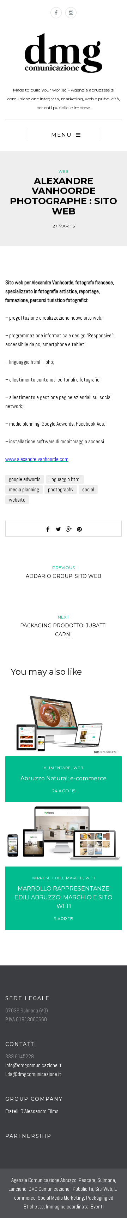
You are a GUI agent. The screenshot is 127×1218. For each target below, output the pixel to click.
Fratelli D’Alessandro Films (32, 1111)
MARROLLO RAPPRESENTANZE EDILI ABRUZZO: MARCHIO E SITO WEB (63, 897)
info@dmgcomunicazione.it (33, 1065)
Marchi (74, 878)
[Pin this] (79, 529)
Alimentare (57, 767)
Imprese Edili (48, 878)
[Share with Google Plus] (69, 529)
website (17, 499)
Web (63, 171)
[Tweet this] (58, 529)
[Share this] (47, 529)
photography (60, 489)
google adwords (25, 479)
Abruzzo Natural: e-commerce (63, 778)
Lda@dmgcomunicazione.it (33, 1074)
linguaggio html (64, 479)
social (88, 489)
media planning (24, 489)
